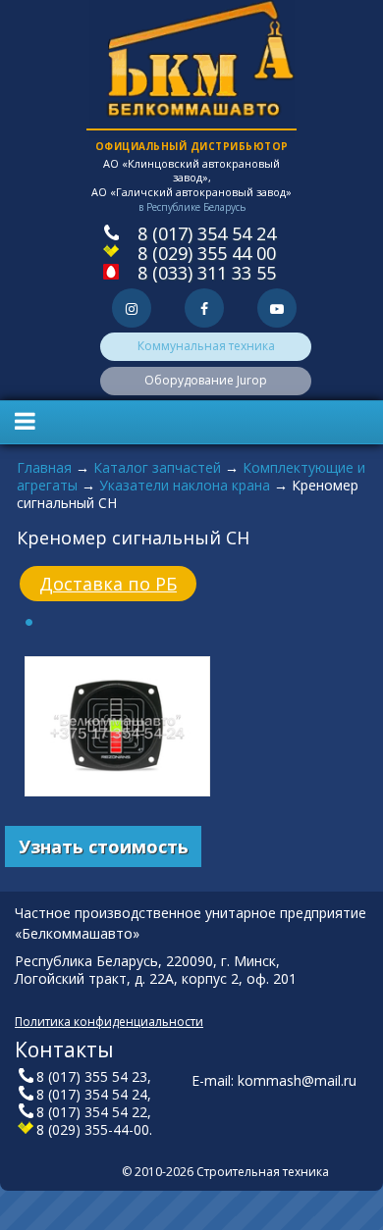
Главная (44, 467)
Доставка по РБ (108, 583)
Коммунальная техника (206, 345)
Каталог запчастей (157, 467)
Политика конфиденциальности (109, 1021)
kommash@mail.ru (297, 1080)
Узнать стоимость (104, 846)
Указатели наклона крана (184, 485)
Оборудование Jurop (205, 380)
